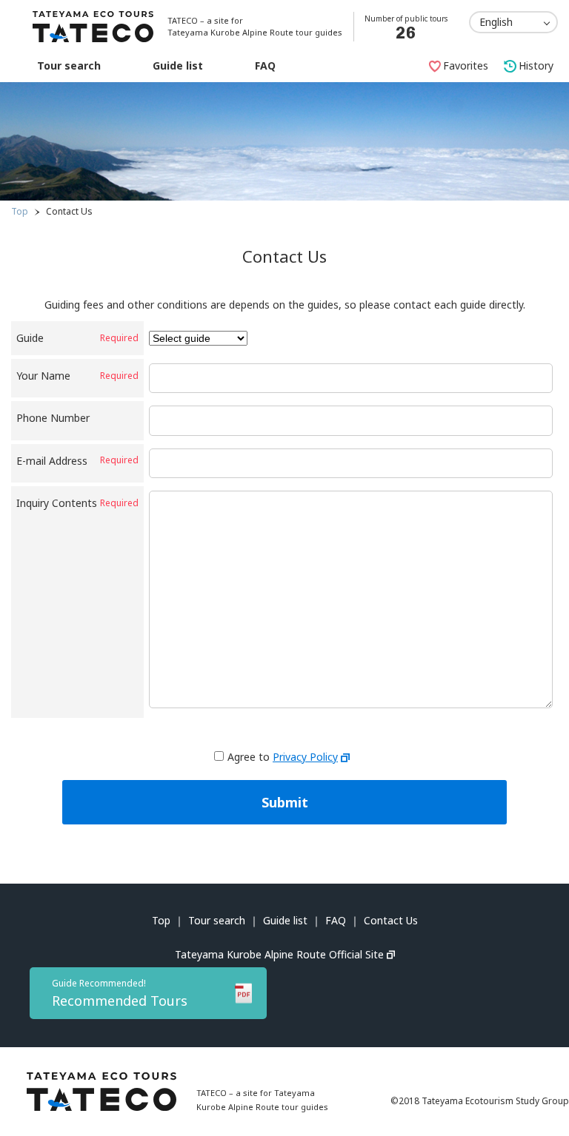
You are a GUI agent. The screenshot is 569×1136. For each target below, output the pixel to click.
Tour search (69, 65)
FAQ (265, 65)
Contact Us (391, 920)
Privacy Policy (305, 757)
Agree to (282, 757)
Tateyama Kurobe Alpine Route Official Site (279, 954)
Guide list (178, 65)
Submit (285, 802)
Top (19, 211)
